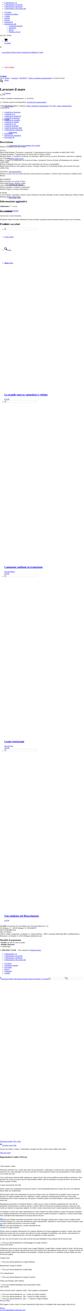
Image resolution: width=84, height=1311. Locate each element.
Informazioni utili (10, 24)
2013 (54, 106)
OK (1, 1153)
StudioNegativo (36, 950)
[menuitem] (44, 12)
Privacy (11, 30)
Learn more (7, 1153)
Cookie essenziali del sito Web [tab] (10, 1185)
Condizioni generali (15, 26)
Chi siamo (7, 12)
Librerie (7, 18)
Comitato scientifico (11, 14)
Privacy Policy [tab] (5, 1301)
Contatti (7, 16)
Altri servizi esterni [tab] (6, 1245)
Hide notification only (18, 1310)
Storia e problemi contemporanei (37, 106)
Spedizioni (12, 28)
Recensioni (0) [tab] (9, 137)
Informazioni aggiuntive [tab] (12, 135)
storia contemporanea (64, 106)
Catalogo (3, 76)
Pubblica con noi (14, 32)
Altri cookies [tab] (4, 1287)
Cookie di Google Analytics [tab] (9, 1227)
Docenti (7, 20)
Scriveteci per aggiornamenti (36, 102)
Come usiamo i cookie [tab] (7, 1166)
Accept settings (5, 1310)
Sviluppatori (8, 22)
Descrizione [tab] (8, 133)
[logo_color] (21, 52)
